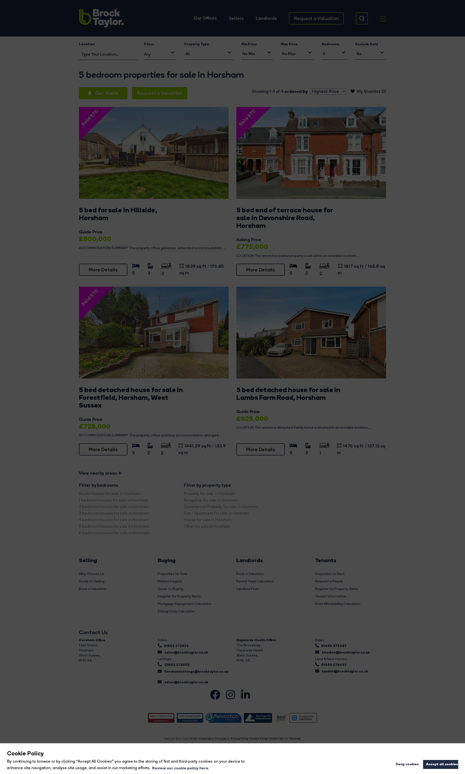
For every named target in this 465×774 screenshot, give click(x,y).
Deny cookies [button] (407, 764)
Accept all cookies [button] (442, 764)
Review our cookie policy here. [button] (180, 768)
